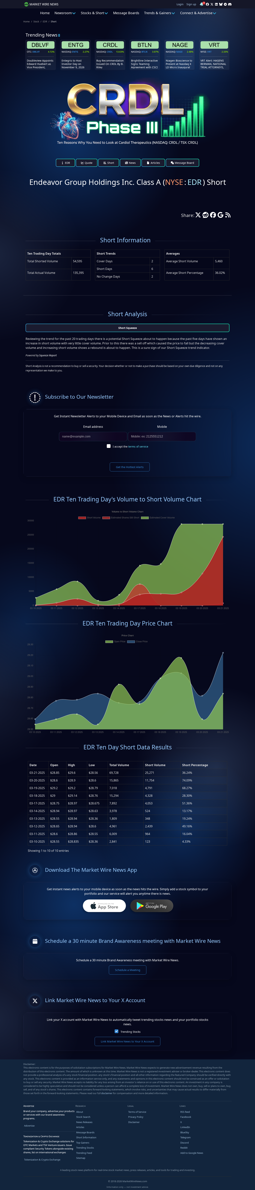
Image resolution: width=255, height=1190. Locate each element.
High (71, 765)
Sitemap (80, 1158)
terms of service (138, 446)
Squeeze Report (48, 355)
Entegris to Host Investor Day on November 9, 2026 (73, 64)
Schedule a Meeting (127, 970)
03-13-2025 (37, 819)
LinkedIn (185, 1127)
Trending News (41, 35)
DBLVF (36, 51)
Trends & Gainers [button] (157, 13)
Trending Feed (84, 1153)
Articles (155, 163)
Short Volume (155, 765)
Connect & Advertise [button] (196, 13)
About (79, 1112)
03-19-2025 (37, 788)
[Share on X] (198, 216)
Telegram (185, 1137)
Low (92, 765)
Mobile (162, 427)
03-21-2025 (37, 773)
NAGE (179, 51)
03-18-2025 (37, 796)
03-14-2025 (37, 811)
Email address (93, 427)
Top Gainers (82, 1142)
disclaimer (106, 1093)
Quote (88, 163)
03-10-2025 (37, 841)
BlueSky (184, 1132)
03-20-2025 (37, 780)
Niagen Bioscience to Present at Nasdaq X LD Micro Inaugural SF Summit (179, 66)
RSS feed (185, 1112)
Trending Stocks (131, 1031)
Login (180, 4)
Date (33, 765)
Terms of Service (137, 1112)
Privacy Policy (135, 1117)
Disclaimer (134, 1122)
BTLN (144, 51)
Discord (184, 1142)
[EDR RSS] (228, 216)
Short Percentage (195, 765)
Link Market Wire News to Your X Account (127, 1041)
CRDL (110, 51)
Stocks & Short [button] (92, 13)
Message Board (184, 163)
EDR (45, 21)
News (132, 163)
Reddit (184, 1147)
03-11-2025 (37, 834)
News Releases (84, 1122)
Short (110, 163)
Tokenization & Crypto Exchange (42, 1159)
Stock (36, 21)
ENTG (75, 51)
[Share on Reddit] (205, 216)
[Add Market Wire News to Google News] (220, 216)
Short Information (86, 1137)
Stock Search (83, 1117)
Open (54, 765)
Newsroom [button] (63, 13)
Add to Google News (191, 1153)
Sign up (191, 4)
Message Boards (126, 13)
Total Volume (119, 765)
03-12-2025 (37, 826)
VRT (209, 51)
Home (45, 13)
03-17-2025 (37, 803)
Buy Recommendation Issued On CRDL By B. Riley (110, 64)
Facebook (185, 1117)
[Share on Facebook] (213, 216)
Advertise (29, 1125)
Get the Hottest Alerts (130, 467)
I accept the (130, 446)
